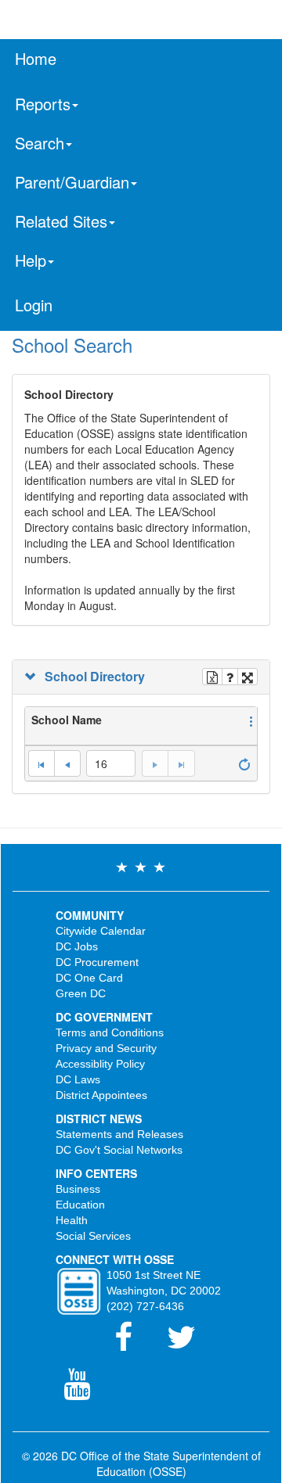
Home (35, 58)
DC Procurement (97, 962)
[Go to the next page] (155, 763)
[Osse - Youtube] (85, 1391)
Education (80, 1204)
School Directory (91, 676)
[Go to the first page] (41, 763)
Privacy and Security (106, 1048)
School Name (66, 719)
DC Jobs (77, 946)
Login (33, 304)
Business (78, 1189)
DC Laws (78, 1079)
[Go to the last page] (181, 763)
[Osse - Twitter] (189, 1344)
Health (72, 1220)
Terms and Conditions (110, 1032)
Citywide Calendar (101, 931)
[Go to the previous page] (67, 763)
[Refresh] (244, 762)
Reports (42, 103)
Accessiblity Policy (100, 1063)
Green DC (81, 993)
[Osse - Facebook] (133, 1344)
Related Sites (61, 221)
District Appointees (101, 1095)
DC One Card (89, 977)
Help (30, 260)
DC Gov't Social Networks (119, 1150)
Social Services (93, 1236)
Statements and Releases (119, 1134)
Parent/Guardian (72, 182)
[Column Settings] (251, 720)
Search (39, 142)
